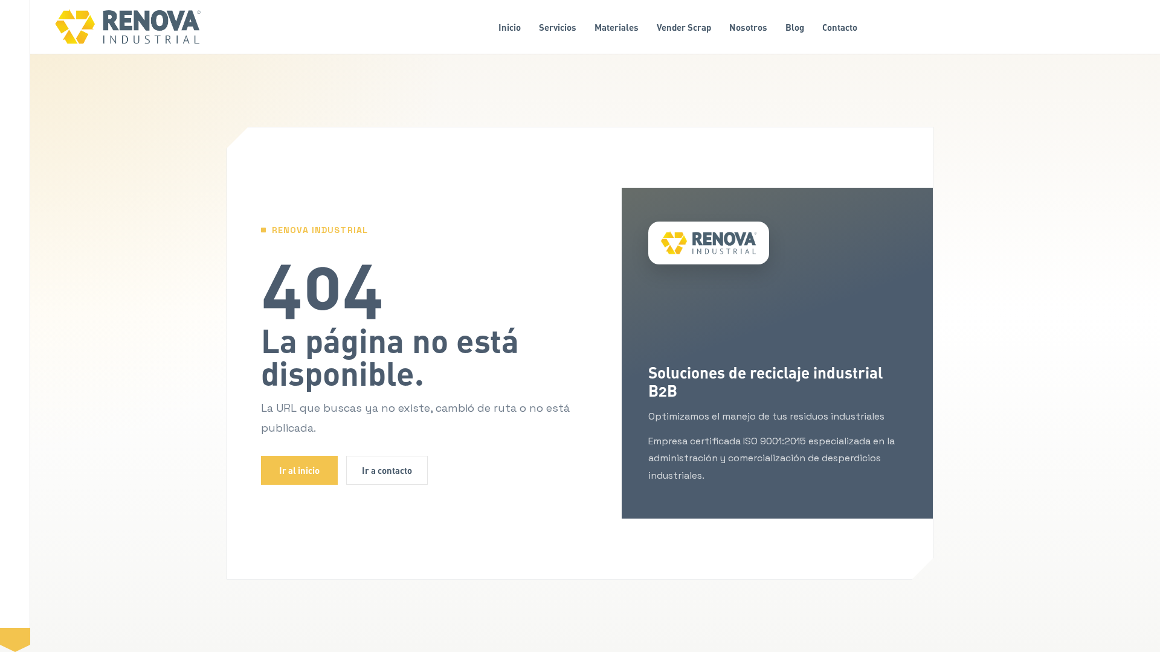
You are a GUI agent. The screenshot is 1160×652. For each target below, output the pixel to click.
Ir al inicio (299, 470)
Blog (794, 27)
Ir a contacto (387, 470)
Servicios (557, 27)
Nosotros (748, 27)
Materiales (616, 27)
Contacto (839, 27)
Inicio (509, 27)
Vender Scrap (684, 27)
